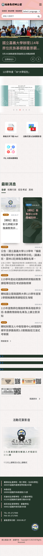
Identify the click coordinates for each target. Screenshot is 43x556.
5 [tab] (26, 109)
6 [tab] (29, 109)
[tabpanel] (21, 95)
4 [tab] (23, 109)
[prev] (33, 59)
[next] (38, 59)
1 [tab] (13, 109)
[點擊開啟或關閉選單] (40, 4)
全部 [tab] (3, 189)
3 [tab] (20, 110)
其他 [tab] (31, 189)
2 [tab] (16, 109)
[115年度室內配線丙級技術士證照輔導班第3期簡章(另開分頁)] (21, 95)
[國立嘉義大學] (11, 4)
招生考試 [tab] (22, 189)
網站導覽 (11, 11)
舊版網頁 (18, 11)
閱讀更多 (33, 398)
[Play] (21, 437)
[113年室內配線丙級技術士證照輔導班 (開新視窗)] (11, 381)
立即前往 (8, 59)
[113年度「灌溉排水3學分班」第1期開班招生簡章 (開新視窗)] (11, 391)
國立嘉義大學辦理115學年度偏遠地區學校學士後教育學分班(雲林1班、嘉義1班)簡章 (23, 71)
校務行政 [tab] (12, 189)
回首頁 (4, 11)
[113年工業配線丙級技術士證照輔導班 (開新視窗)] (32, 381)
